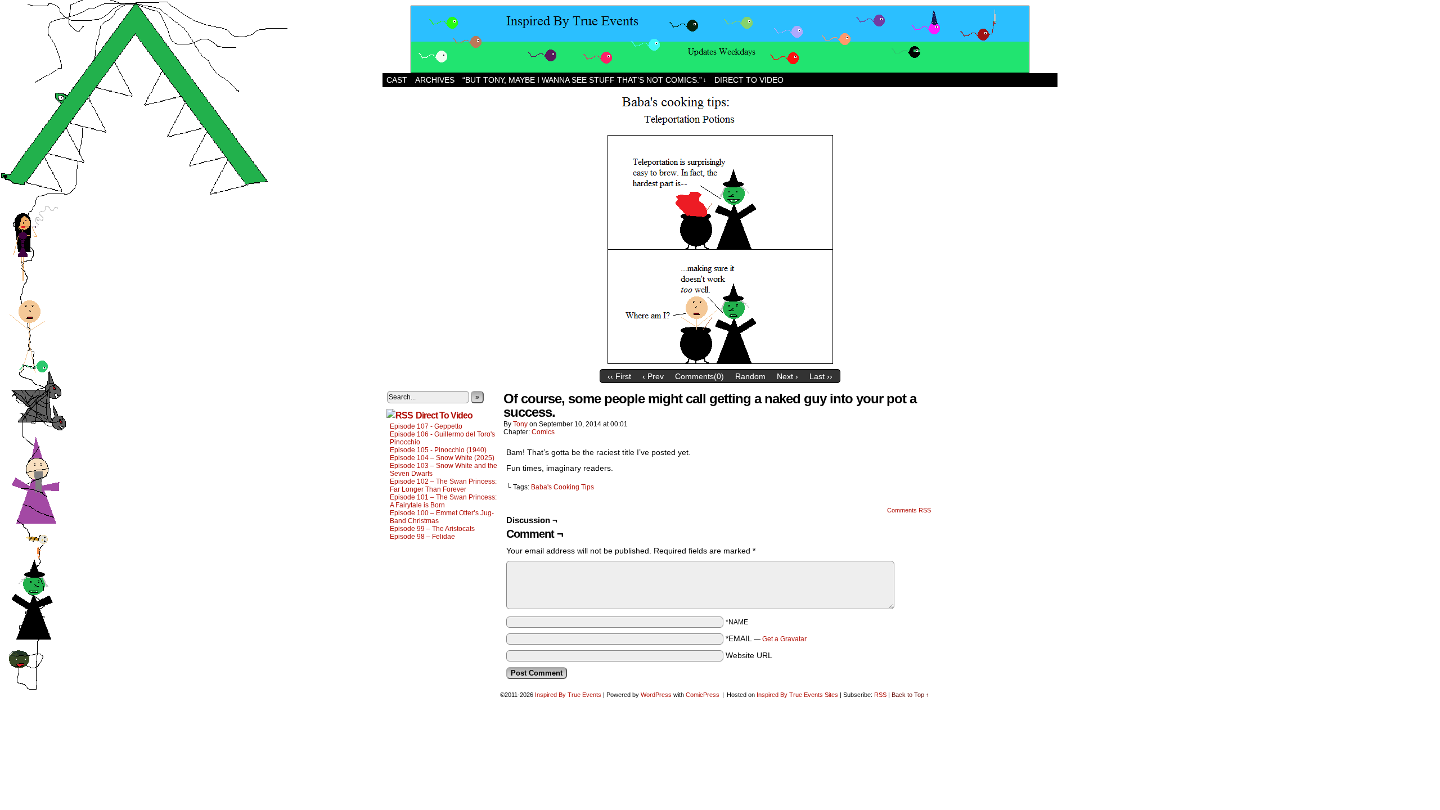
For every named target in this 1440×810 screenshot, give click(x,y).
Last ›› (820, 376)
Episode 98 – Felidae (422, 537)
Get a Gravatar (784, 639)
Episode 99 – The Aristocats (432, 529)
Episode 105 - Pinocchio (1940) (438, 450)
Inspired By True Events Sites (797, 694)
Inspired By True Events (568, 694)
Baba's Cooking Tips (562, 487)
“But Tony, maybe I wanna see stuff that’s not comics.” (584, 79)
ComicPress (702, 694)
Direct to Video (749, 79)
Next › (787, 376)
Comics (543, 432)
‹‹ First (619, 376)
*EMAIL (766, 638)
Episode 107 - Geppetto (426, 426)
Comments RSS (909, 510)
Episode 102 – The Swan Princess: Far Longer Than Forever (443, 485)
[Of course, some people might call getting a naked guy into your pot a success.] (720, 361)
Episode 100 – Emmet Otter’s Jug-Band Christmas (442, 517)
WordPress (656, 694)
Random (750, 376)
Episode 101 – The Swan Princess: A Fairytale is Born (443, 501)
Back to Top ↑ (910, 694)
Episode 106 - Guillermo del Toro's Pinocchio (442, 438)
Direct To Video (444, 415)
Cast (396, 79)
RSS (880, 694)
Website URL (749, 655)
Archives (434, 79)
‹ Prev (653, 376)
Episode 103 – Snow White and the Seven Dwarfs (443, 470)
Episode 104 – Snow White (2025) (442, 458)
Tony (520, 424)
